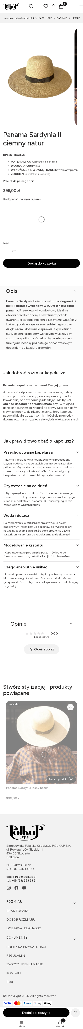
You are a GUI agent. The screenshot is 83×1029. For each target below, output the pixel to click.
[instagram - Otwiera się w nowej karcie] (8, 887)
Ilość (6, 243)
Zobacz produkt (58, 779)
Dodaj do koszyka (41, 263)
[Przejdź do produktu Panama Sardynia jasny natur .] (41, 742)
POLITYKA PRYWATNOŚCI (26, 947)
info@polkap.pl (25, 877)
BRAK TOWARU (18, 911)
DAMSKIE (62, 18)
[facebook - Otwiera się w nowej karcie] (16, 887)
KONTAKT (13, 973)
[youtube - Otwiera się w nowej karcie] (24, 887)
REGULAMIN (15, 955)
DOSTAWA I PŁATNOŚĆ (23, 928)
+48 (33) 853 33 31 (24, 880)
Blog (9, 982)
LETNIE (76, 18)
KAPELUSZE (45, 18)
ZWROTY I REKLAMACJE (24, 964)
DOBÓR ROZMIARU (20, 919)
